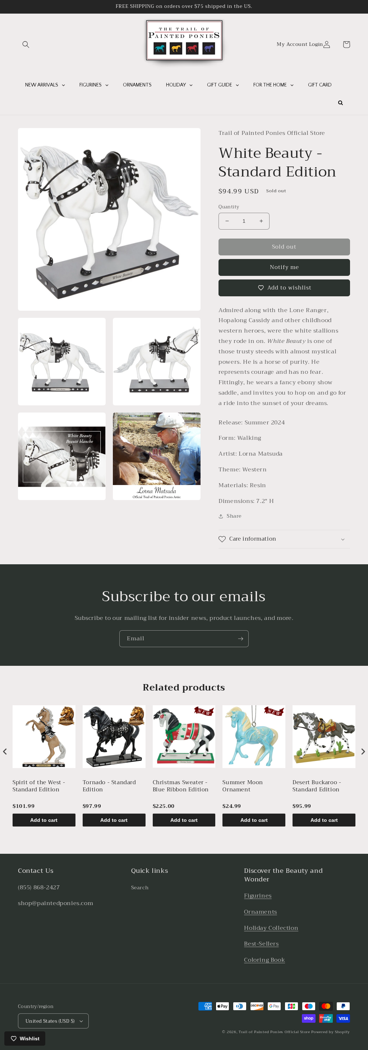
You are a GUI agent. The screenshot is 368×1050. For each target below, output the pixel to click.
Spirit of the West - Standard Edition (39, 786)
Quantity (228, 207)
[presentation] (5, 751)
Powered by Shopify (330, 1032)
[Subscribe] (240, 638)
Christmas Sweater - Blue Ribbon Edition (181, 786)
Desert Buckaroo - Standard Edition (317, 786)
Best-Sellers (261, 944)
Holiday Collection (271, 928)
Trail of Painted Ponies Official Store (274, 1032)
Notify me (284, 267)
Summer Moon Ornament (242, 786)
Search (140, 887)
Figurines (257, 896)
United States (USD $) (50, 1021)
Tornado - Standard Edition (109, 786)
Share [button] (234, 516)
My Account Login (300, 44)
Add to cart (44, 820)
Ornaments (260, 912)
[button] (26, 44)
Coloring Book (264, 960)
